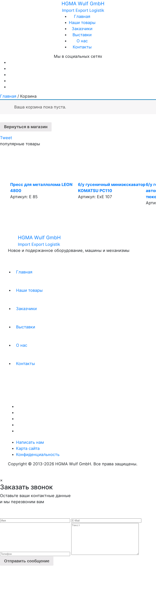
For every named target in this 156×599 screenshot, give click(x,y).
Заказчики (82, 28)
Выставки (82, 34)
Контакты (82, 47)
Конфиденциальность (38, 454)
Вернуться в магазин (26, 126)
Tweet (6, 137)
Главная (82, 16)
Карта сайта (28, 448)
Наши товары (82, 22)
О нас (82, 40)
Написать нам (30, 442)
